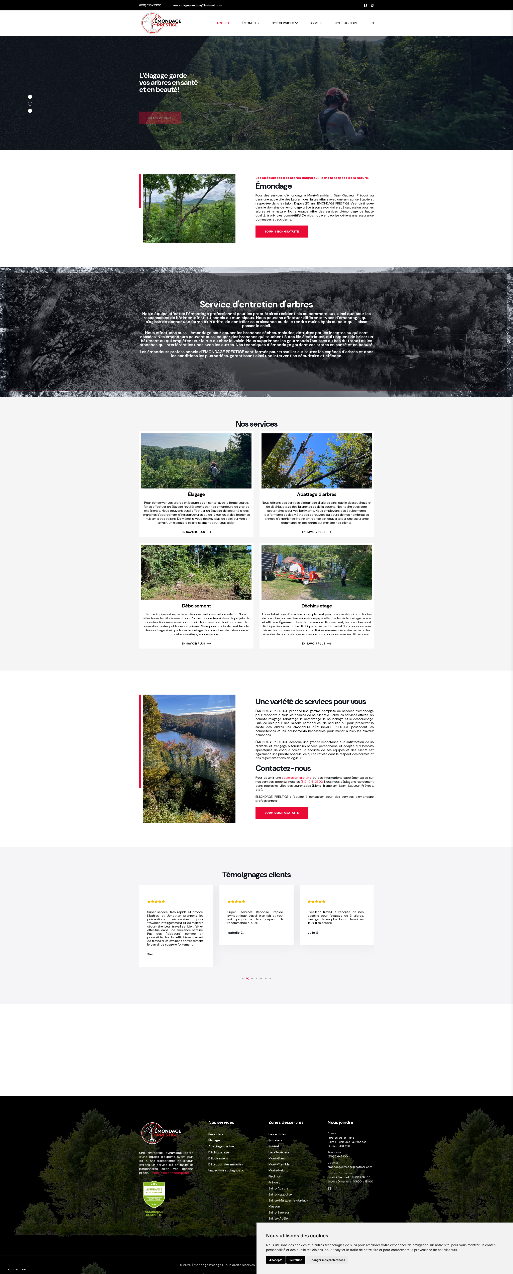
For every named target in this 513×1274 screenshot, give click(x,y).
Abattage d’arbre (221, 1146)
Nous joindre (346, 23)
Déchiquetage (316, 606)
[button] (30, 97)
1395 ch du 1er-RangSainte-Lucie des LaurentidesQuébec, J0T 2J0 (347, 1142)
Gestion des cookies (16, 1269)
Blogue (316, 23)
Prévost (274, 1182)
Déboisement (196, 606)
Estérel (274, 1146)
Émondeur (251, 23)
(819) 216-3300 (150, 5)
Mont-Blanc (277, 1158)
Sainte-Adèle (278, 1218)
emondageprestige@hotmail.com (197, 5)
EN (372, 23)
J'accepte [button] (275, 1260)
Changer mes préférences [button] (327, 1260)
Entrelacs (275, 1140)
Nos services (283, 23)
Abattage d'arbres (316, 494)
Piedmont (276, 1176)
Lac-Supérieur (279, 1152)
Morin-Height (278, 1170)
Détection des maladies (225, 1164)
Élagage (196, 494)
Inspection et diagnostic (226, 1170)
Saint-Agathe (278, 1188)
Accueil (223, 23)
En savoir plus (194, 532)
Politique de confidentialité (169, 1173)
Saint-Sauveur (279, 1212)
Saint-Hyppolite (280, 1194)
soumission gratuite (296, 777)
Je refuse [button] (296, 1260)
